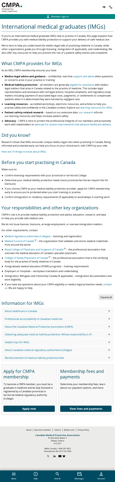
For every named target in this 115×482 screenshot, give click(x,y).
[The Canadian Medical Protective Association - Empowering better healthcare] (16, 7)
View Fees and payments (86, 408)
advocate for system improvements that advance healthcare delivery (73, 124)
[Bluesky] (65, 456)
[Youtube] (60, 456)
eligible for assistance (82, 84)
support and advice (83, 76)
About (28, 430)
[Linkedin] (54, 456)
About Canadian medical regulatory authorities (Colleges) (38, 350)
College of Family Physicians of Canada (26, 258)
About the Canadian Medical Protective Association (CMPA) (39, 326)
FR (104, 7)
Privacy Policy (83, 430)
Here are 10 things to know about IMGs (23, 151)
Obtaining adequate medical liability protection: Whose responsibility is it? (48, 334)
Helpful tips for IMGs (17, 342)
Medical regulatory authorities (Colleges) (27, 236)
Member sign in (57, 16)
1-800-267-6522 (64, 448)
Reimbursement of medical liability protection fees (34, 358)
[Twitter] (49, 456)
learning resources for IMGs (96, 107)
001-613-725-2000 (63, 451)
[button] (14, 475)
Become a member (43, 430)
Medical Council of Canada (19, 241)
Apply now (29, 408)
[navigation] (57, 476)
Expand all (106, 297)
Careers (57, 430)
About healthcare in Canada (21, 311)
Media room (69, 430)
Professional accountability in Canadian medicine (33, 319)
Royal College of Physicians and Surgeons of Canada (34, 249)
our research (86, 112)
